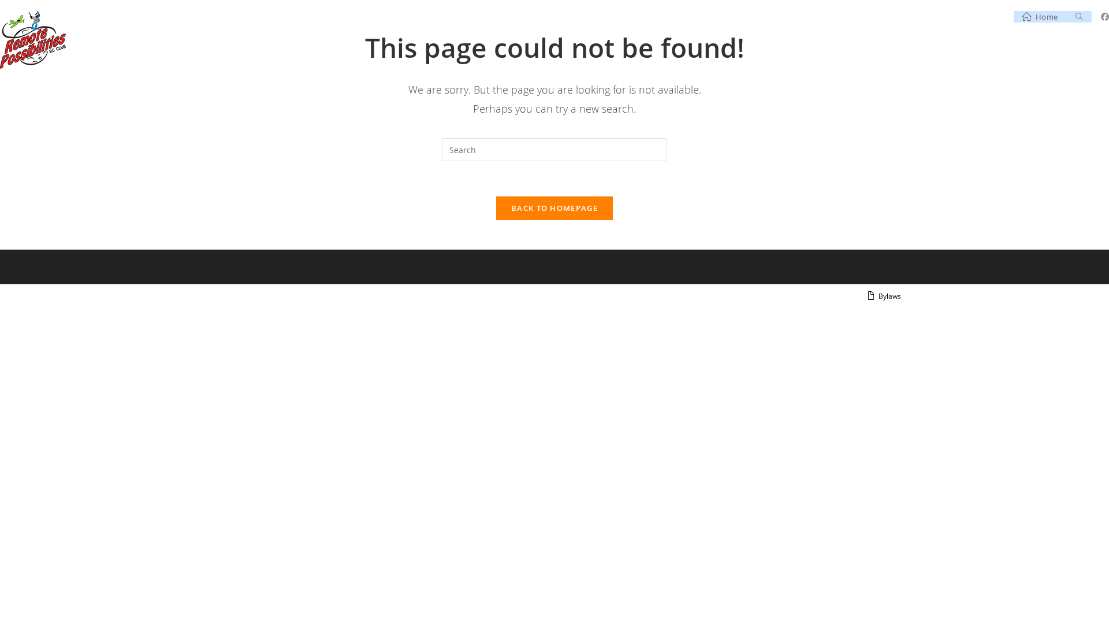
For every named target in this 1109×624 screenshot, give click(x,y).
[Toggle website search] (1079, 17)
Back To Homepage (554, 208)
